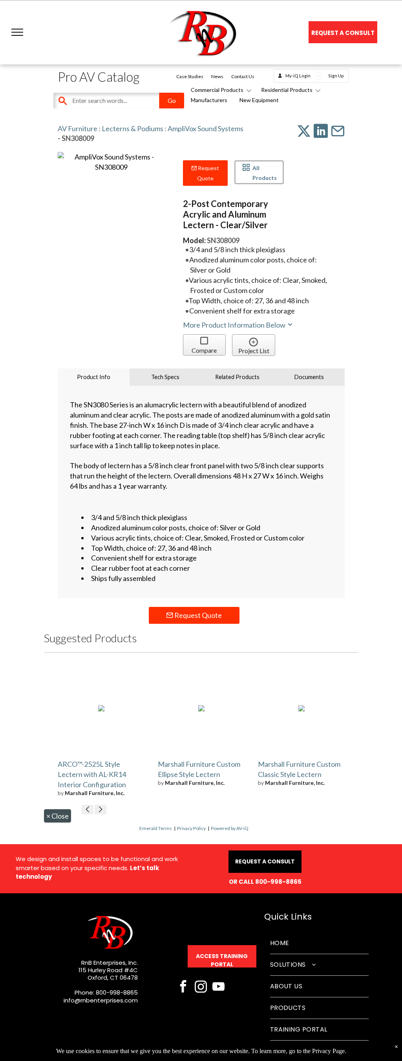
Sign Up (336, 75)
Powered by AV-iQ (230, 828)
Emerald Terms (155, 828)
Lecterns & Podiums (132, 128)
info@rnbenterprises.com (101, 1000)
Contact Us (242, 76)
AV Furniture (77, 128)
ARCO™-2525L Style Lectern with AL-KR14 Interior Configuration (92, 774)
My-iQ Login (298, 75)
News (217, 76)
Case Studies (189, 76)
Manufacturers (209, 100)
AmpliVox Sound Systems (205, 128)
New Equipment (259, 100)
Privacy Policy (191, 828)
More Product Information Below (235, 325)
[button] (17, 32)
